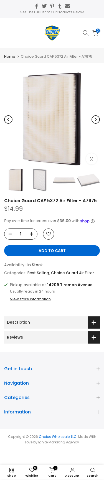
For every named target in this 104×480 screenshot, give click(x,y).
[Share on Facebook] (36, 6)
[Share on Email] (67, 6)
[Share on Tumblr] (59, 6)
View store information (30, 299)
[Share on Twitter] (44, 6)
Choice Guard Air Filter (72, 273)
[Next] (96, 119)
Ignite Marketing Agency (58, 442)
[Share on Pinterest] (52, 6)
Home (9, 56)
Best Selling (38, 273)
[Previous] (8, 119)
